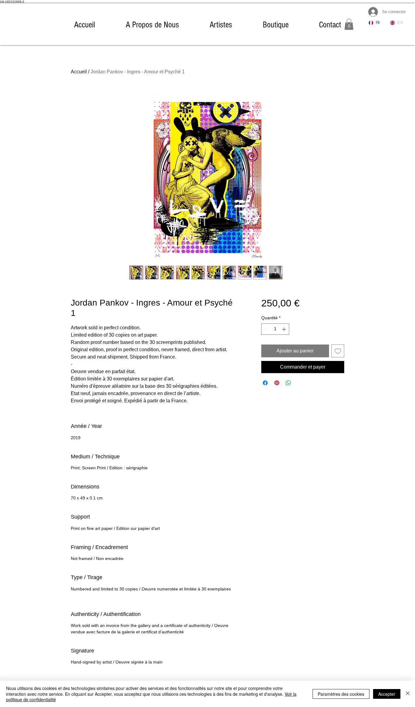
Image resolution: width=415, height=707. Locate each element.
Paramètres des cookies (341, 694)
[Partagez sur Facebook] (265, 383)
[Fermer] (407, 693)
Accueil (79, 71)
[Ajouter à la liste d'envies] (337, 351)
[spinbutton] (275, 329)
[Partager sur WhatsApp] (288, 383)
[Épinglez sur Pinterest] (276, 383)
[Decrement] (266, 329)
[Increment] (284, 329)
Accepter (386, 694)
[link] (349, 24)
